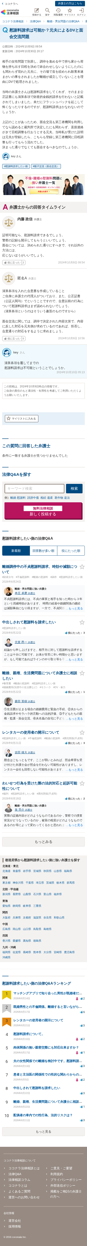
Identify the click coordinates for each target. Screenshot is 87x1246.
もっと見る (43, 1131)
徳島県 (37, 940)
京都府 (27, 917)
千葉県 (30, 882)
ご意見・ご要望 (61, 1168)
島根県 (48, 929)
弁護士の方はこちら (70, 3)
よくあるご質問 (19, 1191)
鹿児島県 (69, 952)
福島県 (68, 871)
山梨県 (27, 894)
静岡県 (17, 905)
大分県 (48, 952)
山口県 (27, 929)
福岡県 (6, 952)
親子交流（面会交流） (46, 166)
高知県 (27, 940)
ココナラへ (11, 3)
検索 (74, 488)
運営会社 (14, 1220)
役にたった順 (71, 550)
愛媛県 (17, 940)
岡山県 (17, 929)
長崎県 (27, 952)
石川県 (37, 894)
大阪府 (6, 917)
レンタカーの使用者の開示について (38, 1020)
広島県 (6, 929)
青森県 (17, 871)
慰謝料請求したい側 (17, 166)
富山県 (48, 894)
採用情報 (14, 1226)
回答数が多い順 (43, 550)
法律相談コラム (19, 1179)
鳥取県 (37, 929)
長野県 (17, 894)
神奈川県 (18, 882)
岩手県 (27, 871)
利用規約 (56, 1174)
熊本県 (37, 952)
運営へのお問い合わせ (24, 1197)
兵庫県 (17, 917)
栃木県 (60, 882)
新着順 (16, 550)
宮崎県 (58, 952)
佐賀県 (17, 952)
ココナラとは (17, 1185)
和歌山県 (59, 917)
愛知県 (6, 905)
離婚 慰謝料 (18, 497)
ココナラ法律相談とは (24, 1168)
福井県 (58, 894)
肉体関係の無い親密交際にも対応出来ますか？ (46, 1047)
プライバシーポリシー (66, 1179)
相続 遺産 (46, 497)
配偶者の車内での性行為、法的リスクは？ (43, 1115)
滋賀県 (37, 917)
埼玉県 (40, 882)
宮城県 (37, 871)
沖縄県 (6, 957)
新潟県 (6, 894)
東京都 (6, 882)
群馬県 (71, 882)
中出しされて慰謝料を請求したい (36, 1088)
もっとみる (43, 842)
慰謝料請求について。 (29, 1034)
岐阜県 (27, 905)
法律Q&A (14, 1174)
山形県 (58, 871)
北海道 (6, 871)
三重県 (37, 905)
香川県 (6, 940)
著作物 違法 (62, 497)
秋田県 (48, 871)
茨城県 (50, 882)
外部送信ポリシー (62, 1185)
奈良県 (48, 917)
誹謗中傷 (33, 497)
